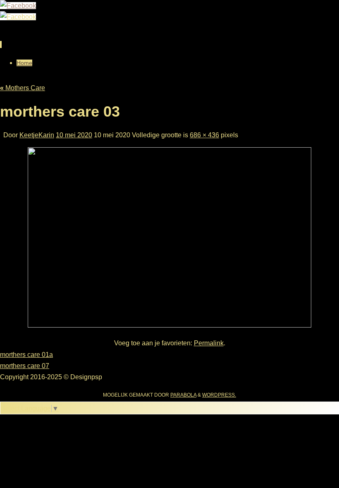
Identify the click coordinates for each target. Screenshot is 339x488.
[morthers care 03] (169, 325)
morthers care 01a (26, 354)
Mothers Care (22, 87)
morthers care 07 (24, 365)
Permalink (209, 343)
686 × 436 (204, 135)
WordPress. (219, 395)
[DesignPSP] (18, 5)
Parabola (183, 395)
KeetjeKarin (36, 135)
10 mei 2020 (74, 135)
